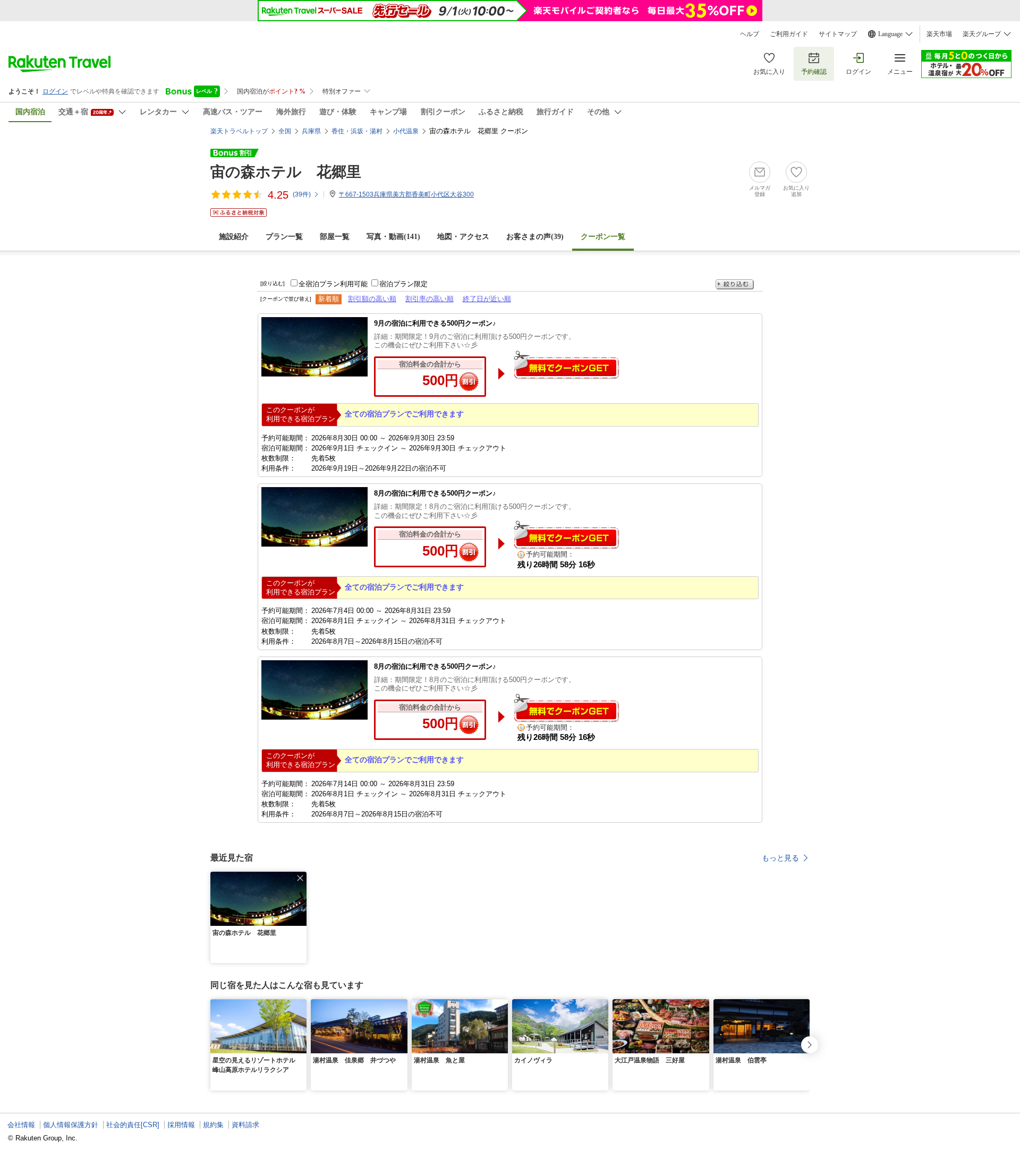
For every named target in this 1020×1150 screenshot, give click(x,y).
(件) (302, 194)
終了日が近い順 (487, 299)
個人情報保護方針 (70, 1125)
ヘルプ (749, 34)
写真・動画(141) (393, 237)
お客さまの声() (535, 237)
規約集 (213, 1125)
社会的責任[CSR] (132, 1125)
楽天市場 (939, 34)
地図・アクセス (463, 237)
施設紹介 (234, 237)
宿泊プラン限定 (403, 284)
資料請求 (245, 1125)
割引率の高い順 (429, 299)
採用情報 (181, 1125)
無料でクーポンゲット (566, 364)
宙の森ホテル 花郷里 (285, 172)
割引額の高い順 (372, 299)
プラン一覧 (284, 237)
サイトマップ (838, 34)
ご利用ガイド (789, 34)
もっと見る (780, 858)
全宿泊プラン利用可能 (333, 284)
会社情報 (21, 1125)
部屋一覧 (335, 237)
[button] (300, 878)
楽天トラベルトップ (239, 131)
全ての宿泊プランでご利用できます (404, 414)
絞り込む (735, 284)
